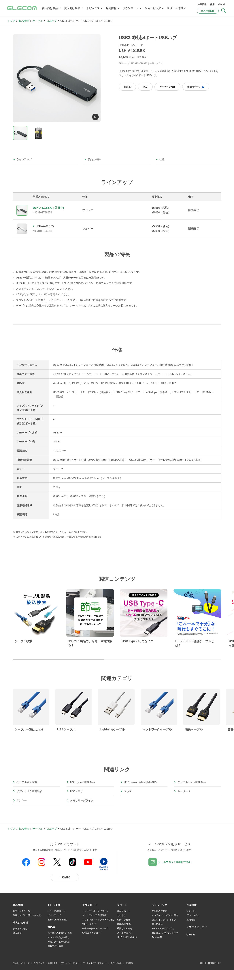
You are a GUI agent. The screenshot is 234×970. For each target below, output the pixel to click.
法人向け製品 (72, 8)
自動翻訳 (129, 963)
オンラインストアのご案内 (165, 915)
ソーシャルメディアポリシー (95, 963)
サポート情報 (175, 8)
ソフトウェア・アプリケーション (98, 919)
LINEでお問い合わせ (127, 937)
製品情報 (24, 20)
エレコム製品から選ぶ (58, 937)
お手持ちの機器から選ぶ (60, 933)
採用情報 (190, 919)
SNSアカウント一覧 (21, 963)
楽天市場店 (157, 924)
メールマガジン (124, 933)
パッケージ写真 (167, 87)
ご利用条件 (52, 963)
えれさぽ (121, 915)
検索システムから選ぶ (58, 942)
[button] (54, 905)
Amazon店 (157, 937)
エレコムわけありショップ (165, 933)
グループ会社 (193, 915)
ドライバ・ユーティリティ (95, 911)
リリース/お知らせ (57, 911)
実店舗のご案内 (159, 911)
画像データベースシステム (95, 928)
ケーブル (38, 20)
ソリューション (20, 928)
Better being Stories (57, 919)
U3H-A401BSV (45, 226)
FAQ (145, 87)
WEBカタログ (89, 924)
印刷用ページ (194, 87)
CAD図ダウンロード (92, 933)
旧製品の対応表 (55, 946)
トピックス (93, 8)
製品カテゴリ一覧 (21, 911)
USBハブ (51, 20)
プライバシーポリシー (70, 963)
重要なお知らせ (124, 928)
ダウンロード (131, 8)
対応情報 (111, 8)
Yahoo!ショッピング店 (163, 928)
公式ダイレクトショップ (164, 919)
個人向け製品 (50, 8)
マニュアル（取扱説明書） (95, 915)
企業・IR (190, 911)
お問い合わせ (123, 919)
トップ (11, 20)
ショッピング (153, 8)
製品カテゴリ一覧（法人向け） (28, 915)
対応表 (127, 87)
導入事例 (17, 933)
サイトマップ (38, 963)
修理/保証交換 (124, 924)
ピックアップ (54, 915)
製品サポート (123, 911)
